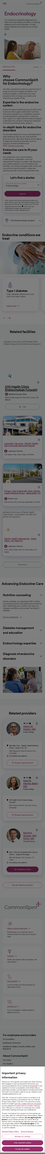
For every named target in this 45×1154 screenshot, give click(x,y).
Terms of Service (27, 1131)
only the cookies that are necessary (27, 1104)
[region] (22, 1109)
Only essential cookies (22, 1143)
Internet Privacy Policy (10, 1131)
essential (33, 1086)
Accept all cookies (22, 1149)
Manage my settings (22, 1136)
